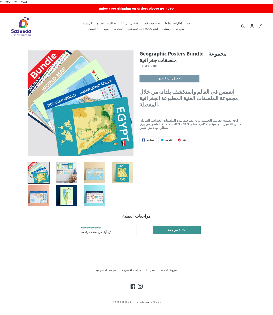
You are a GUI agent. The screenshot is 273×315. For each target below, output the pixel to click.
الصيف (94, 28)
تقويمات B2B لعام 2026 (143, 28)
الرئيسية (87, 23)
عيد (189, 23)
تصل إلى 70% (129, 23)
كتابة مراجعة (176, 230)
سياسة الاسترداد (131, 270)
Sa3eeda (127, 302)
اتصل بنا (118, 28)
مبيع (106, 28)
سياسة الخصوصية (106, 270)
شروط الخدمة (168, 270)
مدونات (180, 28)
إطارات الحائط (173, 23)
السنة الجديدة (107, 23)
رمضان (167, 28)
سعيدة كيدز (152, 23)
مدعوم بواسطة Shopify (149, 302)
